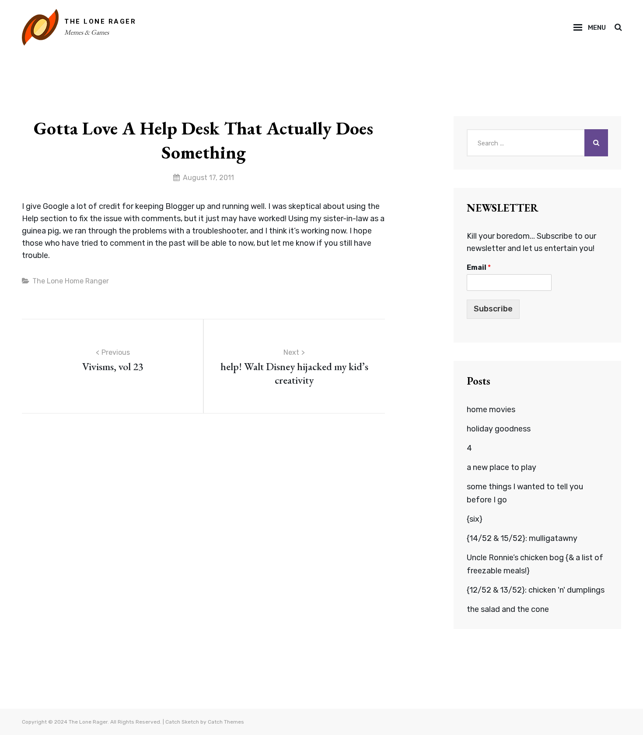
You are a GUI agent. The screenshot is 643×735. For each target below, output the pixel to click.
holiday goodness (499, 429)
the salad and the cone (508, 609)
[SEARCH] (618, 27)
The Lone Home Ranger (70, 281)
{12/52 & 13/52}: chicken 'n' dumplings (536, 590)
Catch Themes (226, 722)
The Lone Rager (100, 21)
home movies (491, 409)
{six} (474, 519)
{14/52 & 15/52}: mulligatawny (522, 538)
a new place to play (501, 467)
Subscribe (493, 309)
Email (479, 267)
